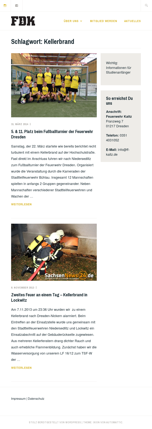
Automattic (114, 422)
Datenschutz (36, 398)
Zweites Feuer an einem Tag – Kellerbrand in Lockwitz (49, 297)
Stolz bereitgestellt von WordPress (55, 422)
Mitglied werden (103, 21)
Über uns (71, 21)
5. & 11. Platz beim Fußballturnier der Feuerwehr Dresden (52, 134)
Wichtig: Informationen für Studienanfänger (118, 67)
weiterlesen (25, 204)
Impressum (18, 398)
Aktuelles (132, 21)
